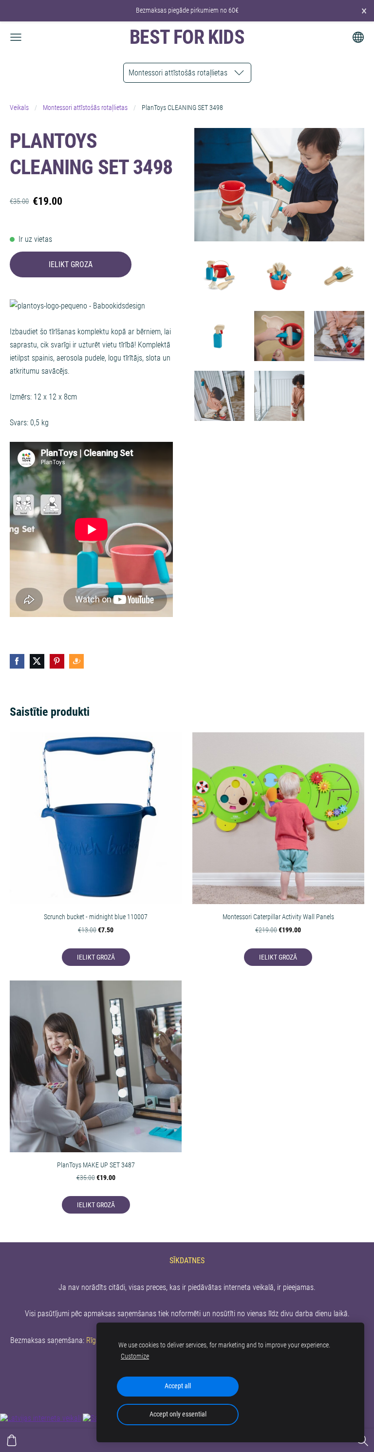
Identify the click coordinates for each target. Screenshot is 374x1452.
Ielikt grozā (71, 264)
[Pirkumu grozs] (11, 1440)
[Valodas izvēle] (358, 37)
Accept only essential (178, 1414)
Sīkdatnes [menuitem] (187, 1260)
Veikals (19, 108)
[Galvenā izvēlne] (15, 37)
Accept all (178, 1386)
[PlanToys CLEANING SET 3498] (219, 276)
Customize (135, 1356)
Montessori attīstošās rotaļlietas (85, 108)
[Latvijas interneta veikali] (40, 1418)
